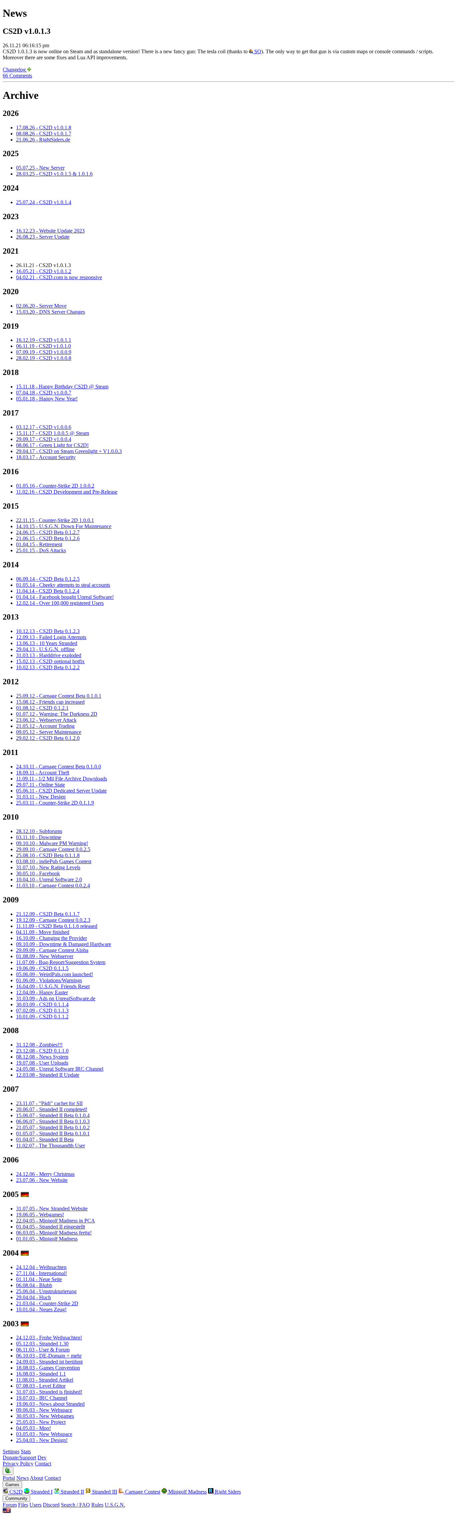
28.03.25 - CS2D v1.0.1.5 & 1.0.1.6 (54, 174)
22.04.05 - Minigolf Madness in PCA (55, 1220)
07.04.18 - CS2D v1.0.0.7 (43, 392)
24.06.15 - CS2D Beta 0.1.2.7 (48, 532)
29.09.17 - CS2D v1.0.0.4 (43, 439)
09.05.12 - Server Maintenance (48, 732)
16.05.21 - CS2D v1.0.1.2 (43, 271)
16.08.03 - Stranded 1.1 (41, 1374)
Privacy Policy (18, 1463)
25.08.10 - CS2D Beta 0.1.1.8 (48, 855)
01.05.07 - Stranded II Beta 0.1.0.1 (53, 1133)
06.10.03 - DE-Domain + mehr (49, 1355)
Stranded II (71, 1492)
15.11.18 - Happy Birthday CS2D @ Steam (62, 386)
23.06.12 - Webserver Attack (46, 720)
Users (35, 1505)
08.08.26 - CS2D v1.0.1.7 (43, 133)
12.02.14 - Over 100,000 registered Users (60, 603)
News (22, 1478)
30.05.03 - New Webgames (45, 1416)
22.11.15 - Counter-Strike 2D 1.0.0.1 (55, 520)
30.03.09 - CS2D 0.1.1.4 (42, 1004)
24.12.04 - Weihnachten (41, 1267)
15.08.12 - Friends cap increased (50, 702)
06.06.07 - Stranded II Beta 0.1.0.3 (53, 1121)
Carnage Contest (142, 1492)
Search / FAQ (75, 1505)
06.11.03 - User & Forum (43, 1349)
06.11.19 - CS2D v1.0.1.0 (43, 346)
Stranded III (104, 1492)
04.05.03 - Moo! (33, 1428)
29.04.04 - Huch (33, 1297)
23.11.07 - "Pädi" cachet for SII (49, 1103)
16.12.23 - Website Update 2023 (50, 231)
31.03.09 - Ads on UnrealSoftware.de (55, 998)
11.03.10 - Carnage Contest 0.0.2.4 (53, 885)
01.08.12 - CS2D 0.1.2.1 (42, 708)
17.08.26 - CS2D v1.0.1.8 (43, 127)
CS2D (15, 1492)
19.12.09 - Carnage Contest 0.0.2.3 (53, 920)
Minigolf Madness (187, 1492)
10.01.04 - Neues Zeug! (41, 1309)
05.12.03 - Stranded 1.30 (42, 1343)
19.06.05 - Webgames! (40, 1214)
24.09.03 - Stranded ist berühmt (49, 1362)
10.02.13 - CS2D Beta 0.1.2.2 (48, 667)
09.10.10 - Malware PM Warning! (52, 843)
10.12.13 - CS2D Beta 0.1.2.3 (48, 631)
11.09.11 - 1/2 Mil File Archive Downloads (61, 778)
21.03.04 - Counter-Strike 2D (47, 1303)
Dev (42, 1457)
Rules (97, 1505)
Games (12, 1484)
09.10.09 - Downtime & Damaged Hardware (63, 944)
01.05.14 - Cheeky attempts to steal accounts (63, 585)
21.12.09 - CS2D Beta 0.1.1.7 (48, 914)
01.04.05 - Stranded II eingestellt (50, 1226)
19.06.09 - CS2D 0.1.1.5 (42, 968)
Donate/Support (19, 1457)
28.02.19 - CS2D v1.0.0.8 (43, 358)
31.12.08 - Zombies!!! (39, 1045)
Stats (26, 1451)
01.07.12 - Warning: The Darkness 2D (56, 714)
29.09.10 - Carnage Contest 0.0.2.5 (53, 849)
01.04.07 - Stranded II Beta (45, 1139)
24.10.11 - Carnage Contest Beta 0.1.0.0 (58, 766)
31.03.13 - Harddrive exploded (48, 655)
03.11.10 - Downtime (38, 837)
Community (16, 1498)
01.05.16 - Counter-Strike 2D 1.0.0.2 (55, 486)
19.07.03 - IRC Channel (41, 1398)
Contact (43, 1463)
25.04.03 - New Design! (42, 1440)
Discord (51, 1505)
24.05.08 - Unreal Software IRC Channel (59, 1069)
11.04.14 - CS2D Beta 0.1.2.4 (47, 591)
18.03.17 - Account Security (46, 457)
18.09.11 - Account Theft (42, 772)
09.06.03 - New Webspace (44, 1410)
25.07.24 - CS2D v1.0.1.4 (43, 202)
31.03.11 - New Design (41, 797)
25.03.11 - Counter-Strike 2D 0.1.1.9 (55, 803)
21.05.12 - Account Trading (45, 726)
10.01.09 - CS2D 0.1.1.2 (42, 1016)
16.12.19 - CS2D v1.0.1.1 (43, 340)
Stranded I (41, 1492)
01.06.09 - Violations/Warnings (49, 980)
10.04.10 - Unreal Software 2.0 (49, 879)
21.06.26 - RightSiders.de (43, 139)
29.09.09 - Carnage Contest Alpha (52, 950)
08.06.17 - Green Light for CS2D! (52, 445)
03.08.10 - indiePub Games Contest (53, 861)
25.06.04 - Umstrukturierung (46, 1291)
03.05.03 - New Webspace (44, 1434)
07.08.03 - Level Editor (41, 1386)
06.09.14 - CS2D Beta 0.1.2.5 (48, 579)
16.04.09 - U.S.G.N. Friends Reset (53, 986)
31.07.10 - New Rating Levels (48, 867)
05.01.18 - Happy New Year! (47, 398)
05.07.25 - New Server (40, 168)
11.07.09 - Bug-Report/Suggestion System (60, 962)
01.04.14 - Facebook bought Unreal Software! (65, 597)
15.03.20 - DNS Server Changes (50, 312)
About (36, 1478)
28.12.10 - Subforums (39, 831)
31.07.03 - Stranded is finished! (49, 1392)
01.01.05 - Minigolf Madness (47, 1239)
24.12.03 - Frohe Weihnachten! (49, 1337)
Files (23, 1505)
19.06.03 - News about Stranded (50, 1404)
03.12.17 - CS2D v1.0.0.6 (43, 427)
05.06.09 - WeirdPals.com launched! (54, 974)
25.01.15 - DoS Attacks (41, 550)
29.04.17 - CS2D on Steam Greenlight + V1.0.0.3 (69, 451)
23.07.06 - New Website (42, 1180)
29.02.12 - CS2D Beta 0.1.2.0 (48, 738)
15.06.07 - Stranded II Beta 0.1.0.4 (53, 1115)
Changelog (15, 69)
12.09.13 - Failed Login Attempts (51, 637)
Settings (11, 1451)
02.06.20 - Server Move (41, 306)
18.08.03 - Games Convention (48, 1368)
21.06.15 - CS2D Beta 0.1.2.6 (48, 538)
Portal (9, 1478)
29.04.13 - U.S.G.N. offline (45, 649)
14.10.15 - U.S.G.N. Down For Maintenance (63, 526)
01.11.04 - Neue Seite (39, 1279)
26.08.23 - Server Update (43, 237)
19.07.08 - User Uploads (42, 1063)
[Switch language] (7, 1511)
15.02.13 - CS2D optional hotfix (50, 661)
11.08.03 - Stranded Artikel (44, 1380)
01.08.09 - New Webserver (44, 956)
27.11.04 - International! (41, 1273)
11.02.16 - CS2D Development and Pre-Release (66, 492)
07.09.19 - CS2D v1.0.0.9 (43, 352)
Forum (10, 1505)
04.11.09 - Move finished (42, 932)
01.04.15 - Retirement (39, 544)
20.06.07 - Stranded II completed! (51, 1109)
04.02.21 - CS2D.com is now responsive (59, 277)
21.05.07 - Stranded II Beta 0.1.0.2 (53, 1127)
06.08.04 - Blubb (34, 1285)
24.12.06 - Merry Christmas (45, 1174)
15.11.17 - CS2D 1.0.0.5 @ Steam (52, 433)
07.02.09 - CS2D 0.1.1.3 (42, 1010)
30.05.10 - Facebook (38, 873)
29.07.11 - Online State (40, 784)
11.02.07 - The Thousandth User (50, 1145)
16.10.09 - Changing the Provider (51, 938)
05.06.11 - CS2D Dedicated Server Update (61, 791)
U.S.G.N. (115, 1505)
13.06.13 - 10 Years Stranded (46, 643)
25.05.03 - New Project (41, 1422)
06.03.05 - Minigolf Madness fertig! (54, 1233)
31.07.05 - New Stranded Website (52, 1208)
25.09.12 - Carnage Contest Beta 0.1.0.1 (58, 696)
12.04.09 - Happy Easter (42, 992)
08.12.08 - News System (42, 1057)
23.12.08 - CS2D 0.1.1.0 (42, 1051)
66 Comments (17, 75)
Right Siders (227, 1492)
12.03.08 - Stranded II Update (47, 1075)
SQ (257, 51)
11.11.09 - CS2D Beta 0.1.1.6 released (56, 926)
